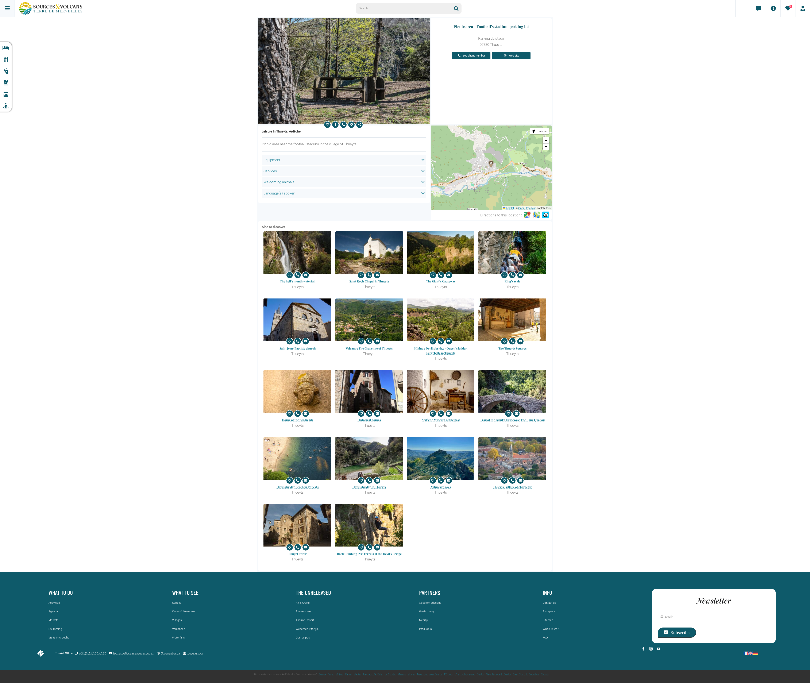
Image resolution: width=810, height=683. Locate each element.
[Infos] (773, 8)
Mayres (402, 674)
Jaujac (357, 674)
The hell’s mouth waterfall (297, 281)
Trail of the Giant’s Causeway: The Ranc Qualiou (512, 420)
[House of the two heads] (297, 391)
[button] (491, 164)
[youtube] (658, 649)
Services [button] (270, 171)
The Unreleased (313, 592)
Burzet (331, 674)
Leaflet (509, 208)
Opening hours (170, 653)
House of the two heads (297, 420)
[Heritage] (6, 83)
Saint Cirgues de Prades (498, 674)
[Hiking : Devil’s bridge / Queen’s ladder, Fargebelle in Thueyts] (441, 319)
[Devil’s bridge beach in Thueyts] (297, 458)
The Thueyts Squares (512, 348)
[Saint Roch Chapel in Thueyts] (369, 252)
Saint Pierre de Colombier (526, 674)
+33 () (92, 653)
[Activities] (6, 71)
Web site (514, 55)
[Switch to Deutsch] (755, 653)
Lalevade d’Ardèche (373, 674)
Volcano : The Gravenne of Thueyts (369, 348)
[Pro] (802, 8)
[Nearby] (6, 106)
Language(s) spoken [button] (279, 193)
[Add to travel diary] (327, 124)
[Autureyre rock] (441, 458)
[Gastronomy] (6, 59)
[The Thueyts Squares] (512, 319)
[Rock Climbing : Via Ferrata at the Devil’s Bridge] (369, 525)
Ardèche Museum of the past (441, 420)
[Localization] (351, 124)
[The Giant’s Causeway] (441, 252)
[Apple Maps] (536, 215)
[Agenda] (6, 94)
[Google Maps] (527, 215)
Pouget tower (298, 554)
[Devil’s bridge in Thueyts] (369, 458)
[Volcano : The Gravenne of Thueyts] (369, 319)
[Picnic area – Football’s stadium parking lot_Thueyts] (344, 20)
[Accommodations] (6, 48)
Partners (429, 592)
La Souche (390, 674)
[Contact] (758, 8)
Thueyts (545, 674)
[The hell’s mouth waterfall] (297, 252)
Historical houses (369, 420)
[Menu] (7, 8)
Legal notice (195, 653)
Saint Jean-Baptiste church (297, 348)
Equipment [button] (271, 160)
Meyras (411, 674)
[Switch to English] (750, 653)
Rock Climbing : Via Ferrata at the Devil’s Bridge (369, 554)
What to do (61, 592)
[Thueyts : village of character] (512, 458)
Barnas (322, 674)
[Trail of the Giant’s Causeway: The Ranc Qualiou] (512, 391)
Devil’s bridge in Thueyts (369, 487)
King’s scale (512, 281)
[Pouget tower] (297, 525)
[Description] (335, 124)
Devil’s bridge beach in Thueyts (298, 487)
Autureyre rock (441, 487)
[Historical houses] (369, 391)
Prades (480, 674)
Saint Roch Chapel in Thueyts (369, 281)
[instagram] (651, 649)
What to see (185, 592)
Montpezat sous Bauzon (429, 674)
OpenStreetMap (527, 208)
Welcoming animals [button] (278, 182)
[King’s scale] (512, 252)
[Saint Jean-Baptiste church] (297, 319)
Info (547, 592)
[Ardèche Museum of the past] (441, 391)
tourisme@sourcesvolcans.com (133, 653)
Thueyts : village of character (512, 487)
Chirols (339, 674)
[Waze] (545, 215)
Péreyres (449, 674)
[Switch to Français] (746, 653)
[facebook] (643, 649)
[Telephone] (343, 124)
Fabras (348, 674)
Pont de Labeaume (465, 674)
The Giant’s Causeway (440, 281)
